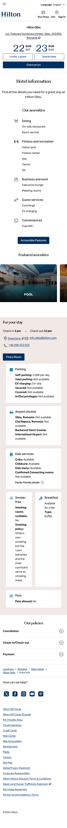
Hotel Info (24, 672)
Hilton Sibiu (9, 672)
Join (53, 16)
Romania (22, 669)
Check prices (41, 64)
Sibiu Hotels (37, 669)
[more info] (42, 482)
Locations (8, 669)
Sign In (62, 16)
